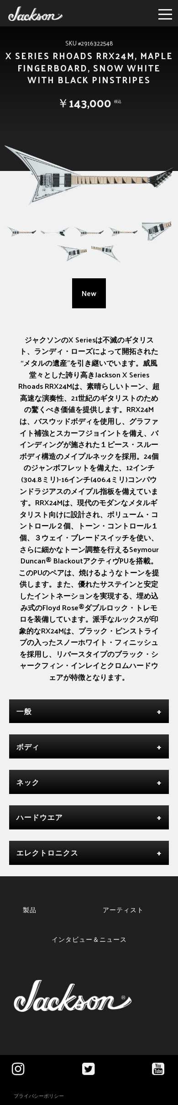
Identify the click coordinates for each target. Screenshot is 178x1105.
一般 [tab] (24, 711)
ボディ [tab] (28, 746)
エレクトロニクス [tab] (47, 852)
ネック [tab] (28, 782)
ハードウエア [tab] (39, 817)
